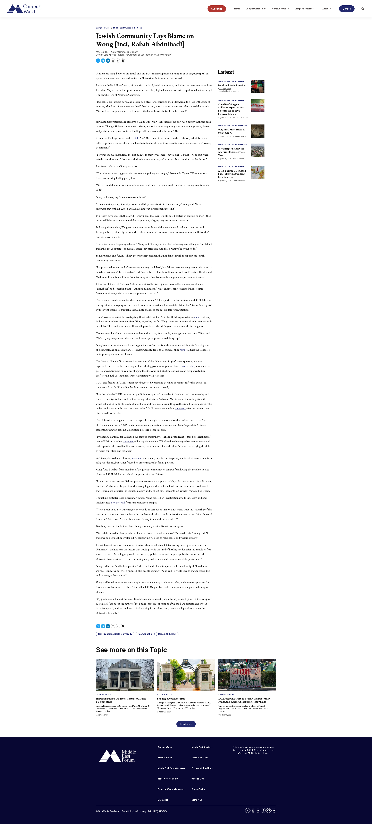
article (135, 138)
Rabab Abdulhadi (167, 634)
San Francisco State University (115, 634)
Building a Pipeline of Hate (171, 698)
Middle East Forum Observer (232, 125)
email (197, 316)
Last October (187, 366)
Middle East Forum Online (231, 81)
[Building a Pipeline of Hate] (186, 675)
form (182, 349)
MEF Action (163, 800)
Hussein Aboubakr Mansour (229, 91)
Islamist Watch (165, 758)
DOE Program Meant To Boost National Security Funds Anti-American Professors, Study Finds (244, 700)
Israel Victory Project (168, 779)
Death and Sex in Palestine (231, 85)
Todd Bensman (239, 181)
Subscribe (216, 8)
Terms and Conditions (202, 768)
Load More (186, 724)
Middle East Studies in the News (127, 28)
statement (180, 408)
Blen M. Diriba (238, 159)
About (325, 9)
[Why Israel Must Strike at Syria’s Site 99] (257, 131)
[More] (288, 9)
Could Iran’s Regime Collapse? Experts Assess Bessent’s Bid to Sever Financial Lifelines (231, 109)
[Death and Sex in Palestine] (257, 86)
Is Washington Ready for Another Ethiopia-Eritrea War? (231, 151)
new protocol (118, 502)
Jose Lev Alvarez (240, 136)
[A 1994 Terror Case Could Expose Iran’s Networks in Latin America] (257, 172)
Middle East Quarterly (202, 747)
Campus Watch (103, 28)
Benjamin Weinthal (240, 117)
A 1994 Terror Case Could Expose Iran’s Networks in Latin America (232, 174)
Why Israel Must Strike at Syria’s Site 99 (231, 131)
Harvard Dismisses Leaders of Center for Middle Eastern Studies (121, 700)
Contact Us (197, 800)
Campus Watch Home (256, 9)
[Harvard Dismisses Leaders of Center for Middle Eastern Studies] (125, 675)
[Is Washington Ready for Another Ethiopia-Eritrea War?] (257, 150)
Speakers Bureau (200, 758)
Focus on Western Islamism (171, 789)
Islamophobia (145, 634)
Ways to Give (198, 779)
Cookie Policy (198, 789)
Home (237, 9)
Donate (347, 8)
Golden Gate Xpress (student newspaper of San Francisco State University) (134, 54)
